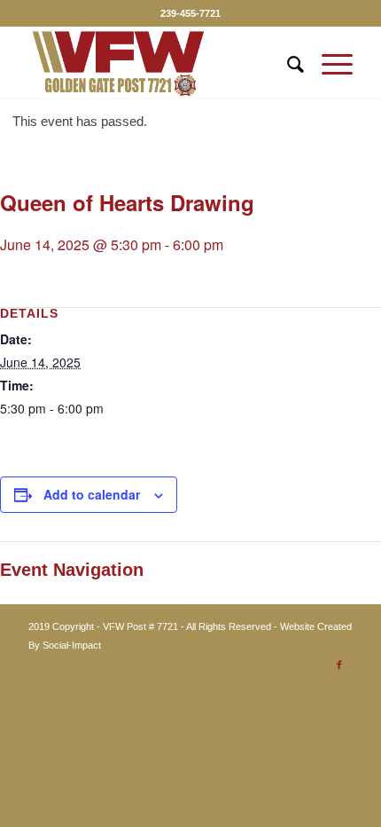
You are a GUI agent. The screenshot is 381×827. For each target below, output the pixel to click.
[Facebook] (339, 664)
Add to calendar (91, 494)
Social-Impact (72, 645)
